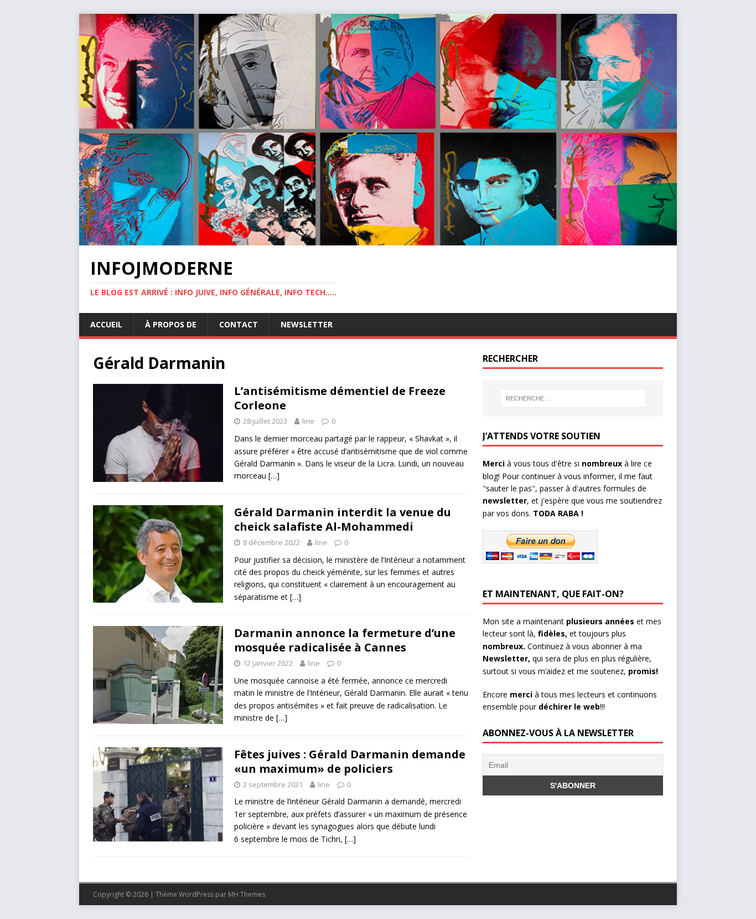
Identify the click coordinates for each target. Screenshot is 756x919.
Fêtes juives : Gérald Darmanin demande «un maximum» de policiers (349, 761)
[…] (273, 475)
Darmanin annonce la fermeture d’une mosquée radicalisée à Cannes (344, 640)
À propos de (170, 324)
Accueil (106, 324)
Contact (238, 324)
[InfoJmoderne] (378, 239)
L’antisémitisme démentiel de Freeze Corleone (340, 398)
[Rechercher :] (572, 398)
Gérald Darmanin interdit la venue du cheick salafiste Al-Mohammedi (342, 519)
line (308, 421)
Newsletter (307, 324)
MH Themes (246, 894)
